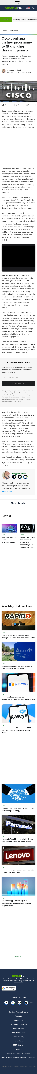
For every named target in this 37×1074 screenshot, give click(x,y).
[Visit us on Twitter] (13, 1002)
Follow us (20, 105)
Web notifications (18, 1033)
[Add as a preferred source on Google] (9, 988)
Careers (18, 1049)
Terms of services (27, 391)
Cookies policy (18, 1037)
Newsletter (31, 105)
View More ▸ (18, 956)
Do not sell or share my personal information (18, 1057)
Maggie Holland (15, 70)
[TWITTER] (14, 477)
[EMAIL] (26, 477)
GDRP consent (18, 1045)
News (29, 72)
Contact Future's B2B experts (18, 1053)
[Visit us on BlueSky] (25, 1002)
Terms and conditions (18, 1024)
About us (18, 1016)
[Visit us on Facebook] (6, 1002)
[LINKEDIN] (20, 477)
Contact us (18, 1020)
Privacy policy (18, 1028)
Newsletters (18, 1041)
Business (14, 30)
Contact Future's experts (18, 1012)
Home (4, 30)
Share (6, 105)
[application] (18, 256)
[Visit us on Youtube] (19, 1002)
